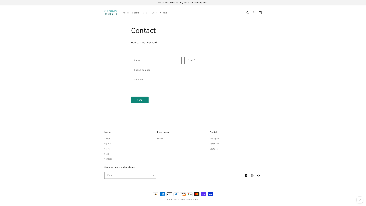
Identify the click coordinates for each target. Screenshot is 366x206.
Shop (106, 153)
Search (160, 138)
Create (107, 148)
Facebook (214, 143)
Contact (108, 159)
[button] (247, 13)
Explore (107, 143)
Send (139, 99)
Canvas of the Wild (179, 199)
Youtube (214, 148)
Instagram (214, 138)
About (107, 138)
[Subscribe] (152, 175)
